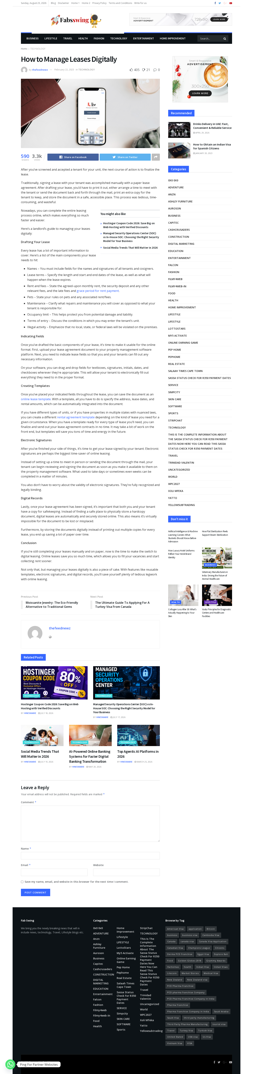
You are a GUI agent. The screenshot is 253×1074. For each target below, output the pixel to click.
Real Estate (176, 364)
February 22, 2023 (64, 69)
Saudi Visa (173, 1017)
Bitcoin (211, 928)
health (187, 966)
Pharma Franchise (177, 1005)
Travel (67, 38)
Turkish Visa (205, 1030)
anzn (172, 194)
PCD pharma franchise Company (186, 992)
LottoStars (176, 328)
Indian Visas (221, 966)
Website (98, 865)
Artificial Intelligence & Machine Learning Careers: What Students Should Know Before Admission (182, 536)
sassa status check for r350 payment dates (199, 378)
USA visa (193, 1036)
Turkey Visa (186, 1030)
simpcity (174, 392)
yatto (172, 498)
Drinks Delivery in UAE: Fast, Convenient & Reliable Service (212, 126)
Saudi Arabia (221, 1011)
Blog (53, 3)
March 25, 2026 (144, 761)
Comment (28, 802)
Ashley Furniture (180, 201)
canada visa (187, 941)
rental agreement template (76, 417)
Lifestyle (32, 49)
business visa (189, 935)
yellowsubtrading (181, 505)
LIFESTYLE (50, 38)
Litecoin (172, 973)
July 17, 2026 (118, 717)
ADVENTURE (176, 187)
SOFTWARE (175, 406)
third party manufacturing (199, 1017)
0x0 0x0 (173, 180)
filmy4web (175, 279)
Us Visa (207, 1036)
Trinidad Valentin (181, 462)
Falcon (173, 265)
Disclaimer (63, 3)
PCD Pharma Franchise (180, 986)
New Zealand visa (197, 979)
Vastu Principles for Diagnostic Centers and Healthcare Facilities (216, 613)
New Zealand (174, 979)
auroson (174, 208)
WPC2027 (174, 484)
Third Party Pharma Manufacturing (187, 1024)
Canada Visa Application (213, 941)
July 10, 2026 (46, 761)
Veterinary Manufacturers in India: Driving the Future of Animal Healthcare (215, 575)
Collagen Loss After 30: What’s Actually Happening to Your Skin (182, 613)
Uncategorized (179, 469)
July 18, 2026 (46, 713)
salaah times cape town (185, 371)
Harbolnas (173, 966)
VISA (189, 1043)
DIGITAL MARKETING (181, 243)
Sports (173, 413)
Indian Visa (202, 966)
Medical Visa (211, 973)
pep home (174, 349)
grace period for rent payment (98, 291)
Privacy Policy (99, 3)
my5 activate (177, 335)
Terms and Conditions (120, 3)
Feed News (48, 1062)
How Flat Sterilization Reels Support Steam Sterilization (215, 533)
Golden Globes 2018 (189, 960)
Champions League (199, 947)
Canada (171, 941)
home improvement (173, 38)
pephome (174, 357)
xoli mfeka (175, 491)
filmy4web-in (177, 286)
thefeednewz (40, 69)
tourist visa (219, 1024)
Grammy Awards (215, 960)
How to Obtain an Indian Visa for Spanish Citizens (212, 146)
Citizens (219, 947)
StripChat (175, 420)
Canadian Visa (175, 947)
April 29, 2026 (202, 132)
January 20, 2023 (203, 153)
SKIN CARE (174, 399)
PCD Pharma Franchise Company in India (190, 998)
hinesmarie (30, 713)
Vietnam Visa (174, 1043)
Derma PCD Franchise (179, 954)
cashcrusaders (179, 229)
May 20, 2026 (94, 766)
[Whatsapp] (10, 1064)
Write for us (140, 3)
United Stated (175, 1036)
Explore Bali (221, 954)
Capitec (173, 222)
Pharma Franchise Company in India (188, 1011)
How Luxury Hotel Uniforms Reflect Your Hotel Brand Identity (181, 554)
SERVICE (173, 385)
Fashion (99, 38)
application (195, 928)
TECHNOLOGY (118, 38)
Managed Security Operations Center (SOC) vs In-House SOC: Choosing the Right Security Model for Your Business (131, 237)
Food (171, 293)
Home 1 (75, 3)
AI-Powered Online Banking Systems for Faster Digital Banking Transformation (89, 756)
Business (32, 38)
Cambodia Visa (210, 935)
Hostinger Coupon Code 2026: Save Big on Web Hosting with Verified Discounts (49, 706)
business (172, 935)
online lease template (36, 399)
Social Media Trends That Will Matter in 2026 (130, 247)
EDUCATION (175, 251)
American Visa (175, 928)
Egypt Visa (203, 954)
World (172, 476)
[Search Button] (225, 38)
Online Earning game (183, 342)
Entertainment (143, 38)
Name (26, 848)
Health (83, 38)
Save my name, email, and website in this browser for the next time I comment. (77, 881)
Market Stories (190, 973)
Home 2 (86, 3)
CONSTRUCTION (178, 236)
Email (26, 865)
